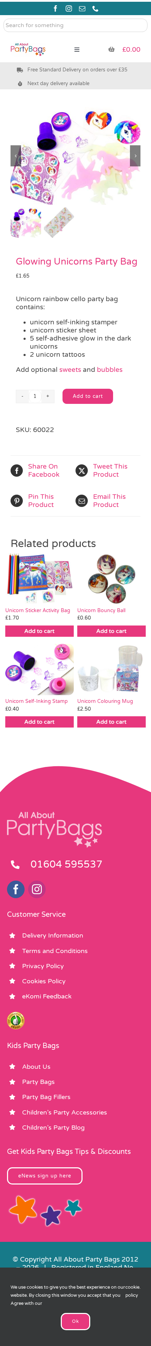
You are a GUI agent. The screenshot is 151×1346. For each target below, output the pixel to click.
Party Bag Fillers (46, 1097)
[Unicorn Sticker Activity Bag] (39, 578)
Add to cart (88, 396)
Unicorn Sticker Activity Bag (37, 611)
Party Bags (38, 1082)
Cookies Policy (44, 981)
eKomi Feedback (47, 996)
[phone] (95, 8)
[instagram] (69, 8)
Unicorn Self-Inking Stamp (36, 701)
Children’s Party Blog (53, 1127)
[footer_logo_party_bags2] (54, 815)
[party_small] (28, 39)
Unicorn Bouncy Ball (101, 611)
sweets (70, 370)
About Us (36, 1067)
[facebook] (55, 8)
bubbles (110, 370)
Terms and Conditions (55, 951)
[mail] (82, 8)
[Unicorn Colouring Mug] (111, 669)
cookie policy (132, 1291)
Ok (75, 1321)
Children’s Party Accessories (64, 1112)
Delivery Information (52, 935)
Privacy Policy (43, 966)
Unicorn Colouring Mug (105, 701)
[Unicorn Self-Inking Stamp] (39, 669)
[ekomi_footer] (16, 1015)
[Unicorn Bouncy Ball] (111, 578)
